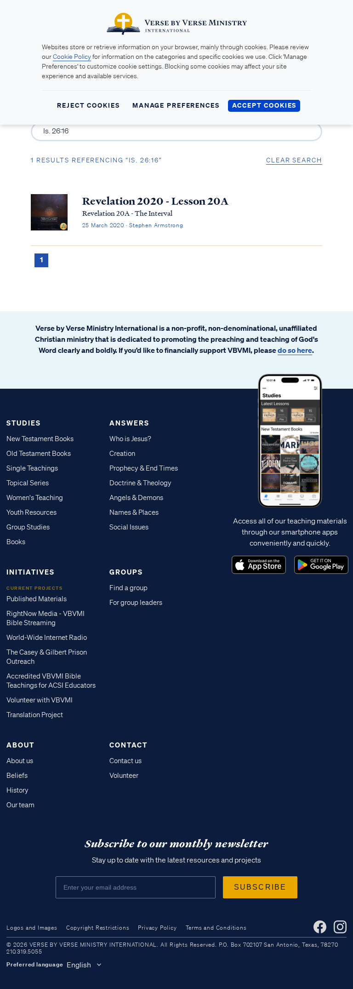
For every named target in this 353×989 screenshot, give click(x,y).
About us (19, 761)
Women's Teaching (34, 498)
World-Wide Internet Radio (46, 637)
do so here (295, 350)
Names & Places (134, 512)
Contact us (125, 761)
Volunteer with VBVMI (39, 700)
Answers (129, 422)
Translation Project (34, 715)
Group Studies (28, 527)
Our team (20, 805)
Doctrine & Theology (140, 483)
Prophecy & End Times (143, 468)
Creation (122, 453)
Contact (128, 744)
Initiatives (30, 571)
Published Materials (36, 599)
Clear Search (294, 160)
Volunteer (123, 775)
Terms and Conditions (216, 928)
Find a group (128, 588)
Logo (258, 565)
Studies (23, 422)
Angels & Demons (136, 498)
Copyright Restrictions (98, 928)
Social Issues (128, 527)
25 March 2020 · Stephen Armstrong (132, 225)
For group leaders (135, 602)
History (17, 790)
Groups (126, 571)
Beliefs (17, 775)
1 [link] (41, 259)
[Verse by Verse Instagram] (340, 926)
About (20, 744)
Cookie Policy (72, 56)
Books (15, 542)
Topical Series (27, 483)
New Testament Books (40, 439)
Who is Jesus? (130, 439)
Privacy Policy (157, 928)
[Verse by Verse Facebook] (319, 926)
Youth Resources (31, 512)
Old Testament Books (38, 453)
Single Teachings (32, 468)
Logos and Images (31, 928)
